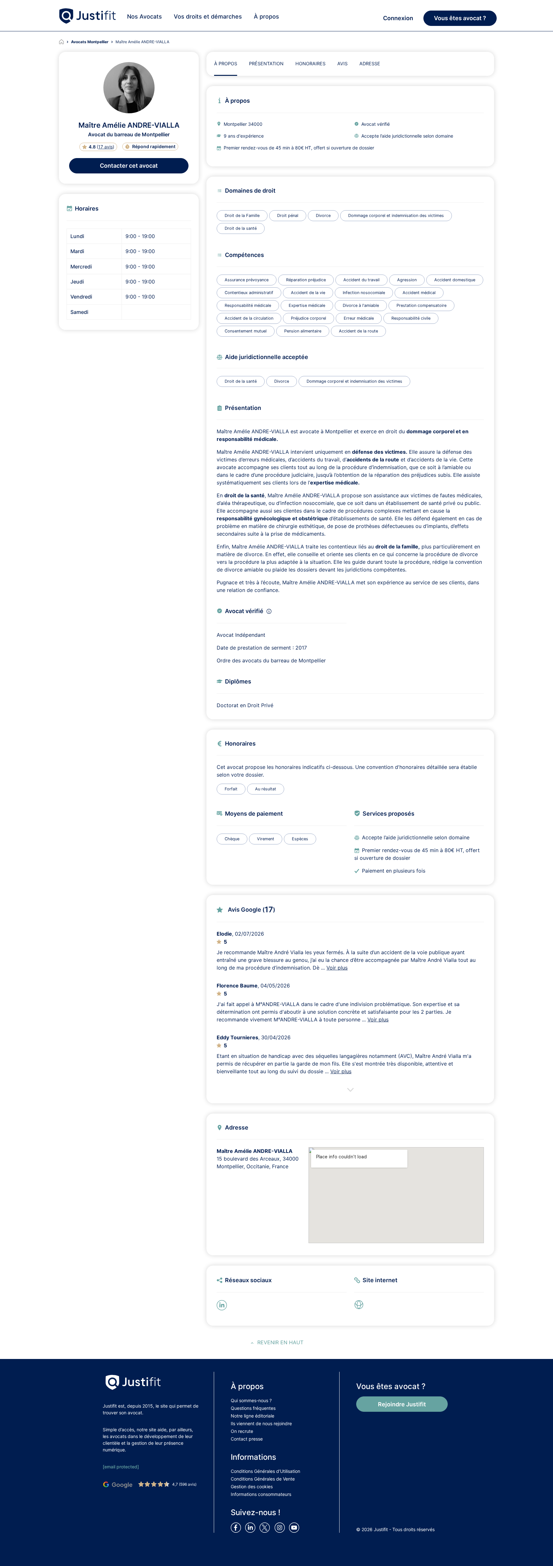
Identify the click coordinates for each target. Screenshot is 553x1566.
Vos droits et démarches (208, 16)
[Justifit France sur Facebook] (237, 1527)
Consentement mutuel (246, 331)
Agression (407, 279)
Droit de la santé (241, 228)
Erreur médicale (359, 318)
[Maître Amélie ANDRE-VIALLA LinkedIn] (223, 1305)
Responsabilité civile (410, 318)
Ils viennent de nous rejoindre (261, 1423)
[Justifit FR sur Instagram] (281, 1527)
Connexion (398, 18)
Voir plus (337, 967)
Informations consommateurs (261, 1494)
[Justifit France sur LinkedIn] (251, 1527)
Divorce (323, 215)
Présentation (266, 63)
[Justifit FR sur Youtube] (295, 1527)
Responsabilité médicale (248, 305)
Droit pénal (287, 215)
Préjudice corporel (308, 318)
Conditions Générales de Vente (263, 1479)
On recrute (242, 1431)
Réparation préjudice (306, 279)
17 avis (105, 146)
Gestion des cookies (252, 1486)
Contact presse (247, 1439)
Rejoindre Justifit (402, 1404)
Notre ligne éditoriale (252, 1415)
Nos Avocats (144, 16)
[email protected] (121, 1466)
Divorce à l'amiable (361, 305)
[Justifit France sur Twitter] (266, 1527)
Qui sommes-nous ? (251, 1400)
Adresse (369, 63)
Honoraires (310, 63)
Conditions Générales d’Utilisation (265, 1471)
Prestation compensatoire (421, 305)
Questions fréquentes (253, 1408)
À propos (266, 16)
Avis (342, 63)
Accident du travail (361, 279)
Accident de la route (358, 331)
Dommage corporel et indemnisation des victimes (396, 215)
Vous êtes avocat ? (460, 18)
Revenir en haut (280, 1342)
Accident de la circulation (249, 318)
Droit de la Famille (242, 215)
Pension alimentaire (302, 331)
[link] (360, 1305)
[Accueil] (65, 42)
